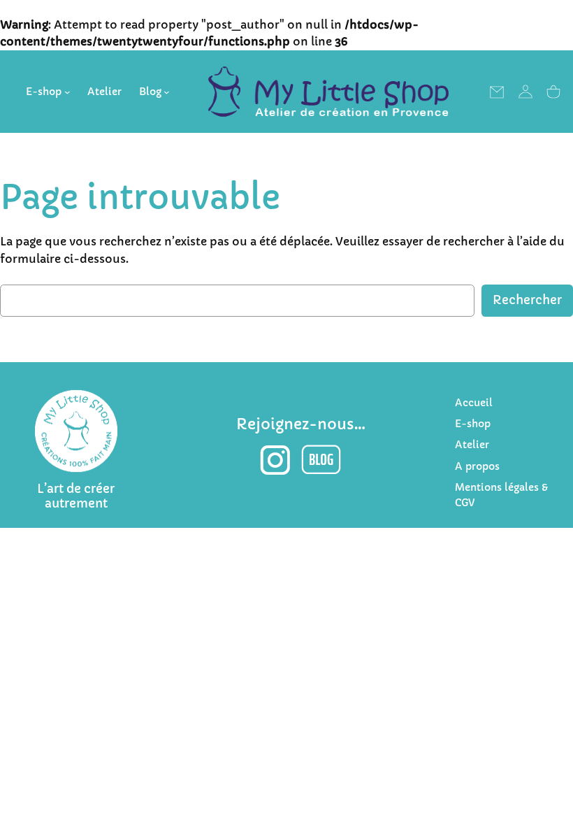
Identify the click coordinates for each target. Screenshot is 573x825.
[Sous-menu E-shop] (67, 92)
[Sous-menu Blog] (167, 92)
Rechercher (527, 300)
